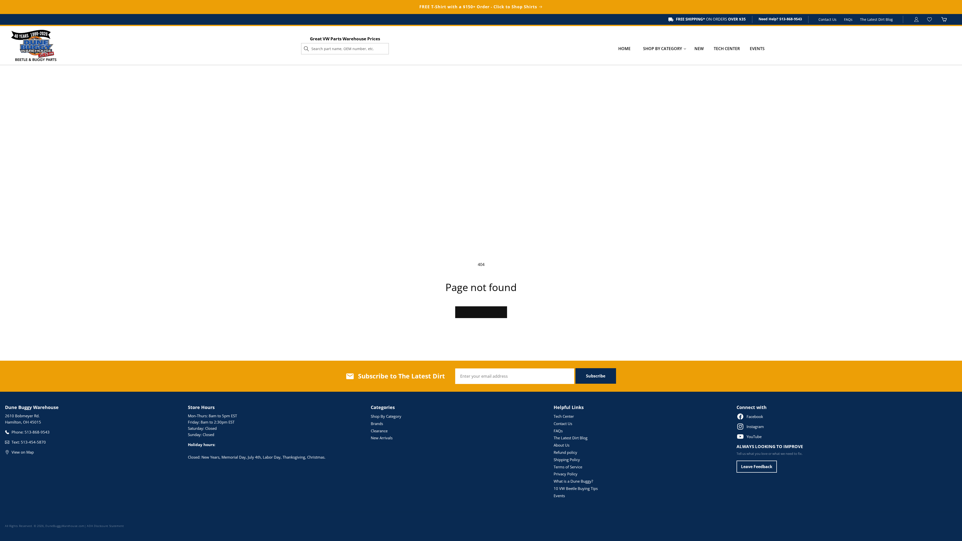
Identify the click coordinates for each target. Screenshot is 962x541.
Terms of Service (568, 466)
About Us (561, 445)
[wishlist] (930, 19)
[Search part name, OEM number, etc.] (306, 48)
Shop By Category (386, 416)
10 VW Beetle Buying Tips (576, 488)
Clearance (379, 430)
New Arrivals (382, 437)
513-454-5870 (33, 442)
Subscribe (595, 376)
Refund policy (565, 452)
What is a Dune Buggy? (573, 481)
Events (559, 495)
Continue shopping (481, 312)
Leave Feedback (756, 466)
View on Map (23, 452)
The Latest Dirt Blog (876, 19)
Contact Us (827, 19)
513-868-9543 (790, 19)
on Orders (711, 19)
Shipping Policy (567, 459)
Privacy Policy (565, 473)
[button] (662, 48)
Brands (377, 423)
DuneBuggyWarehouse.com (64, 526)
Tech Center (564, 416)
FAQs (848, 19)
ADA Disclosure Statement (105, 526)
